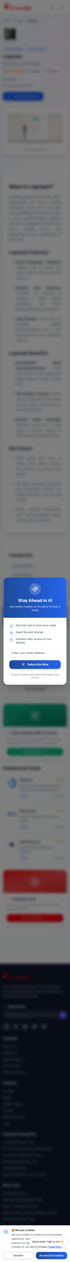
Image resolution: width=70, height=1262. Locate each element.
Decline (18, 1255)
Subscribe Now (37, 664)
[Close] (60, 583)
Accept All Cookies (51, 1255)
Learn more (55, 1247)
